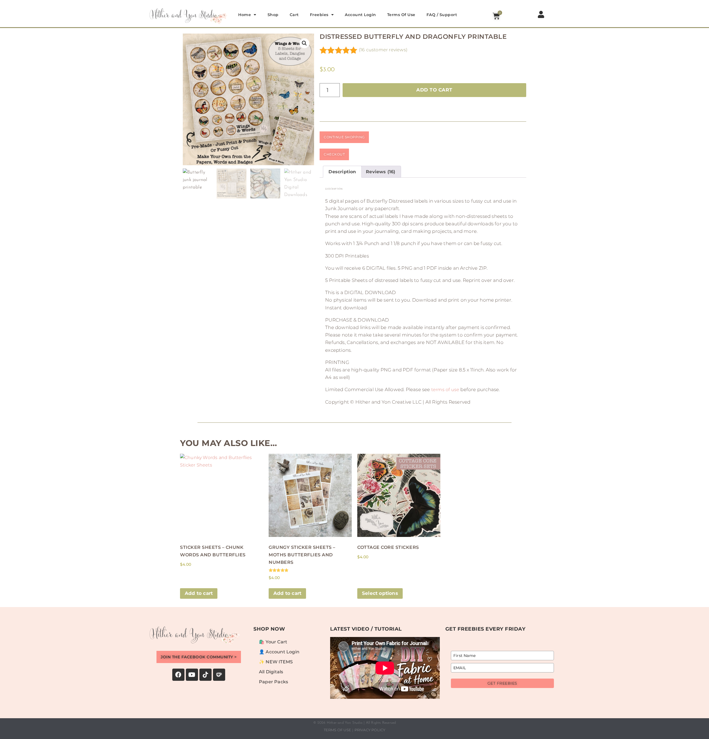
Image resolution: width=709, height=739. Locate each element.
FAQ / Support (442, 14)
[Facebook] (178, 675)
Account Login (360, 14)
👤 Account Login (279, 651)
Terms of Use (401, 14)
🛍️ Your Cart (273, 641)
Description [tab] (342, 171)
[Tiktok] (205, 675)
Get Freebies (502, 683)
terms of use (445, 389)
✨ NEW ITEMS (276, 661)
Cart (294, 14)
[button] (304, 43)
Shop (273, 14)
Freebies (319, 14)
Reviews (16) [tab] (380, 171)
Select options (380, 593)
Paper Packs (273, 681)
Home (244, 14)
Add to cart (434, 90)
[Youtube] (192, 675)
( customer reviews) (383, 49)
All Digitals (271, 671)
